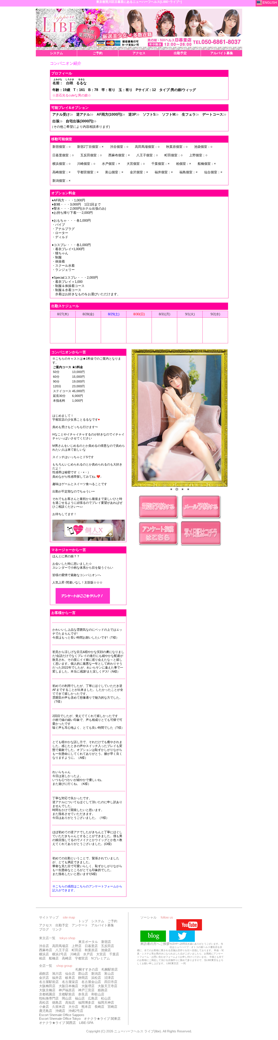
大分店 (73, 1006)
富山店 (109, 973)
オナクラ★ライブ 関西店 (57, 1023)
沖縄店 (60, 1011)
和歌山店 (97, 994)
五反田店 (107, 946)
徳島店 (57, 1002)
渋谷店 (44, 946)
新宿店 (106, 942)
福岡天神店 (106, 1002)
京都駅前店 (67, 994)
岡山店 (67, 998)
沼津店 (109, 977)
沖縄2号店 (75, 1011)
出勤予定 (61, 925)
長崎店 (99, 1006)
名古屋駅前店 (49, 982)
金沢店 (44, 977)
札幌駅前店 (109, 969)
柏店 (42, 958)
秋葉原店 (91, 950)
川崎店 (75, 954)
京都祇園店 (47, 994)
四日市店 (110, 982)
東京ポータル (88, 942)
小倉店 (44, 1006)
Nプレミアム (100, 958)
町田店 (76, 950)
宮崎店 (112, 1006)
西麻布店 (45, 950)
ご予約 (112, 921)
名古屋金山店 (91, 982)
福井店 (57, 977)
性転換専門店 (49, 998)
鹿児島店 (45, 1011)
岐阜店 (70, 977)
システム (97, 921)
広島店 (93, 998)
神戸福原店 (67, 990)
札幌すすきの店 (86, 969)
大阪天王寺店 (107, 986)
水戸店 (88, 954)
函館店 (44, 973)
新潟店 (96, 973)
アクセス (45, 925)
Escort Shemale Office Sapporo (61, 1015)
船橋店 (54, 958)
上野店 (76, 946)
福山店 (80, 998)
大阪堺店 (87, 986)
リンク (57, 929)
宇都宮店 (81, 958)
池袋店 (106, 950)
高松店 (44, 1002)
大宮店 (101, 954)
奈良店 (83, 994)
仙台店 (70, 973)
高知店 (70, 1002)
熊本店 (86, 1006)
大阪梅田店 (47, 986)
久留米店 (58, 1006)
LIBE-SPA (86, 1023)
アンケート (80, 925)
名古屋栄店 (70, 982)
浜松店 (96, 977)
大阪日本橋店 (68, 986)
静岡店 (83, 977)
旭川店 (57, 973)
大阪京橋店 (47, 990)
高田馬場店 (60, 946)
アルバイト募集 (102, 925)
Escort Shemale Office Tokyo (60, 1018)
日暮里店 (91, 946)
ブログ (44, 929)
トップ (83, 921)
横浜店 (44, 954)
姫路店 (103, 990)
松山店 (106, 998)
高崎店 (67, 958)
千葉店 (114, 954)
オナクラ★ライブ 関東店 (102, 1018)
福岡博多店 (86, 1002)
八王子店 (61, 950)
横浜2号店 (59, 954)
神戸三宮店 (86, 990)
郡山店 (83, 973)
